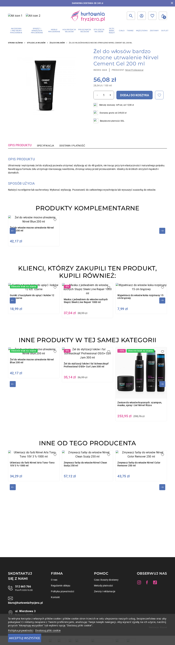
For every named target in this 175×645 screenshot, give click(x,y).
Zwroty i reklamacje (104, 591)
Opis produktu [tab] (20, 145)
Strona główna (15, 43)
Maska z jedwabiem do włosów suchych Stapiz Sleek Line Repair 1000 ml (86, 301)
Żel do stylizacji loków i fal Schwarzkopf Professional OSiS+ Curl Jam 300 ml (86, 365)
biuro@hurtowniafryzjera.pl (25, 602)
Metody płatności (103, 585)
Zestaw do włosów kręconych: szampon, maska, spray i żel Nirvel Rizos (139, 404)
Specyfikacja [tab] (45, 145)
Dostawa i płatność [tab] (72, 145)
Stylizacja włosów (36, 43)
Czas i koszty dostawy (106, 579)
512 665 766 (23, 586)
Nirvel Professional (134, 70)
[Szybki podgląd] (46, 86)
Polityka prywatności (62, 591)
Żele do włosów (57, 43)
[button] (163, 16)
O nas (54, 579)
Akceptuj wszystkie (24, 638)
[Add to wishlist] (159, 95)
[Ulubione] (152, 16)
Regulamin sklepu (60, 585)
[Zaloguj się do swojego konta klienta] (141, 16)
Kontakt (55, 597)
